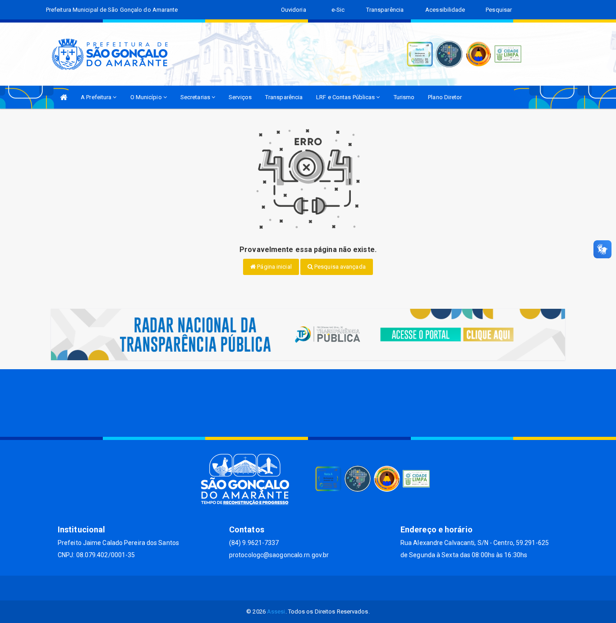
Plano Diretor (445, 97)
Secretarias (195, 97)
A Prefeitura (97, 97)
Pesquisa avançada (339, 266)
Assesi (276, 611)
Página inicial (274, 266)
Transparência (284, 97)
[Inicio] (63, 97)
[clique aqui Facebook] (297, 588)
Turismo (404, 97)
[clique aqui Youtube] (319, 588)
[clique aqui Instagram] (341, 588)
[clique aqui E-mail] (276, 588)
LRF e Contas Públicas (346, 97)
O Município (146, 97)
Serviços (240, 97)
